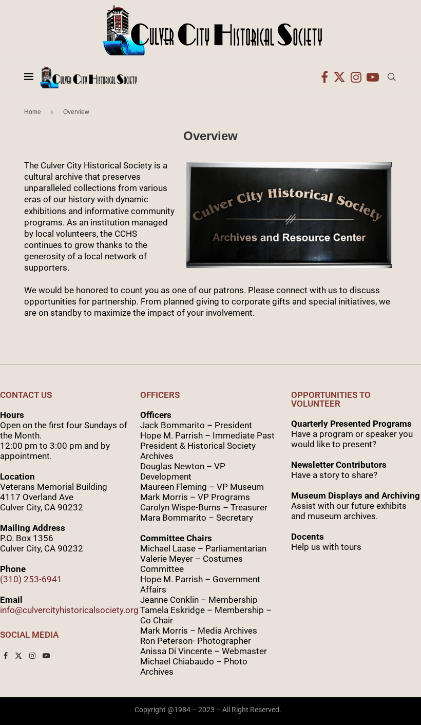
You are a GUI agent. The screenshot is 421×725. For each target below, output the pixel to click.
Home (32, 112)
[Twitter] (339, 77)
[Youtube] (373, 77)
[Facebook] (324, 77)
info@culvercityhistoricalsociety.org (69, 610)
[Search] (392, 77)
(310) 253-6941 (31, 579)
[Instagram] (356, 77)
